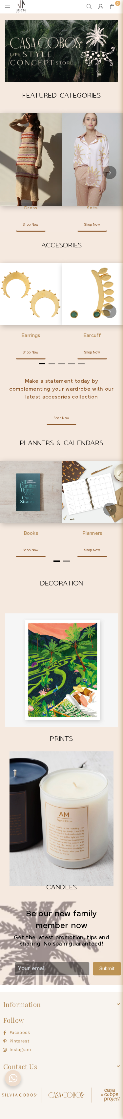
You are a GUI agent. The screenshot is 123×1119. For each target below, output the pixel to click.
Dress (30, 208)
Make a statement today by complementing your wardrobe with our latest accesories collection (61, 389)
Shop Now (31, 224)
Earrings (30, 335)
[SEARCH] (89, 6)
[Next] (109, 172)
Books (31, 533)
